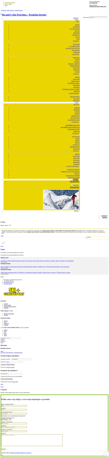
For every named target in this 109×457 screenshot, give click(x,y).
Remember (15, 359)
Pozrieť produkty (5, 274)
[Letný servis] (76, 184)
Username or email (5, 359)
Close (2, 246)
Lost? (7, 362)
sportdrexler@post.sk (8, 282)
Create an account (10, 367)
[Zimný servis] (61, 208)
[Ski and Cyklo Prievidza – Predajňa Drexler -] (12, 9)
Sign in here (15, 381)
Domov (2, 225)
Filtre (2, 236)
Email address (4, 373)
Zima (6, 225)
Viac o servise (4, 262)
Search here (86, 17)
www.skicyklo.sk (8, 283)
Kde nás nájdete (4, 268)
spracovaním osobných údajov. (21, 452)
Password (3, 362)
